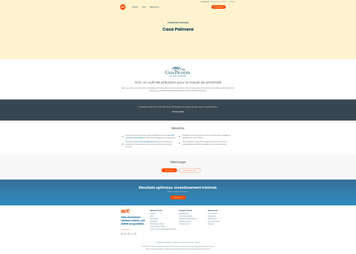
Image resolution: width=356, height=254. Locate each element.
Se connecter (205, 1)
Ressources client (215, 1)
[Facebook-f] (125, 234)
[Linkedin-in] (122, 234)
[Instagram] (135, 234)
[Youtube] (132, 234)
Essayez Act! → (126, 229)
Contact (224, 1)
